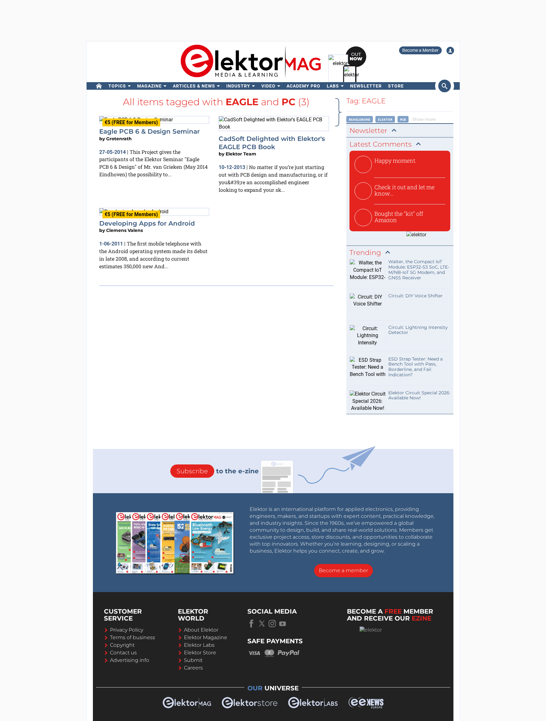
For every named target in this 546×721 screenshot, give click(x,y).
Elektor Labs (199, 645)
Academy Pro (303, 85)
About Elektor (201, 630)
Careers (193, 668)
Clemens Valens (124, 230)
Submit (193, 660)
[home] (99, 85)
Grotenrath (119, 139)
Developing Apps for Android (147, 223)
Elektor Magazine (205, 637)
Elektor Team (241, 154)
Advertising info (129, 660)
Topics (117, 85)
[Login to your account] (450, 50)
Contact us (123, 653)
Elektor (385, 119)
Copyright (122, 645)
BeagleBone (359, 119)
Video (268, 85)
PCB (403, 119)
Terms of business (132, 637)
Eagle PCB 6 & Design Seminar (149, 131)
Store (396, 85)
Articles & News (194, 85)
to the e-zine (218, 471)
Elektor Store (200, 653)
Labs (333, 85)
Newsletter (366, 85)
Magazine (149, 85)
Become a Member (420, 50)
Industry (238, 85)
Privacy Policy (126, 630)
